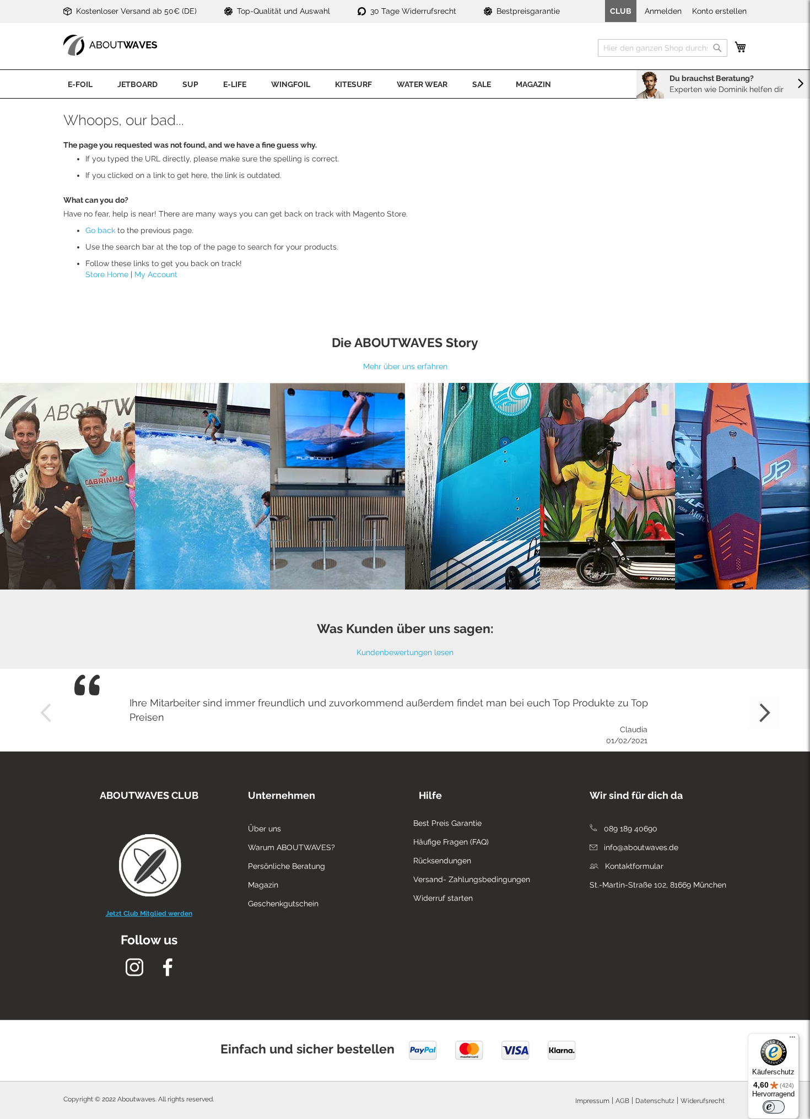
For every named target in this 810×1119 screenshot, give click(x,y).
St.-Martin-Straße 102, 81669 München (658, 884)
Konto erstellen (719, 11)
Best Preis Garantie (447, 823)
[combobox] (662, 48)
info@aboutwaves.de (640, 847)
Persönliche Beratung (286, 866)
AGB (622, 1101)
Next (763, 712)
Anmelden (663, 11)
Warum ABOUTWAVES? (291, 847)
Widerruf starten (443, 898)
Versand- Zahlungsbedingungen (471, 879)
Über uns (264, 828)
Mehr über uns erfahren (405, 366)
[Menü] (792, 1039)
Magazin (263, 884)
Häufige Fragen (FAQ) (451, 841)
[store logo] (110, 45)
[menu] (405, 84)
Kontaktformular (633, 866)
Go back (100, 230)
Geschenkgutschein (283, 903)
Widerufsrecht (703, 1101)
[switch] (774, 1106)
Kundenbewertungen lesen (405, 652)
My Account (155, 274)
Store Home (106, 274)
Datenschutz (654, 1101)
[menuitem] (80, 84)
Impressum (592, 1101)
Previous (46, 712)
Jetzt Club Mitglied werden (149, 913)
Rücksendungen (442, 860)
